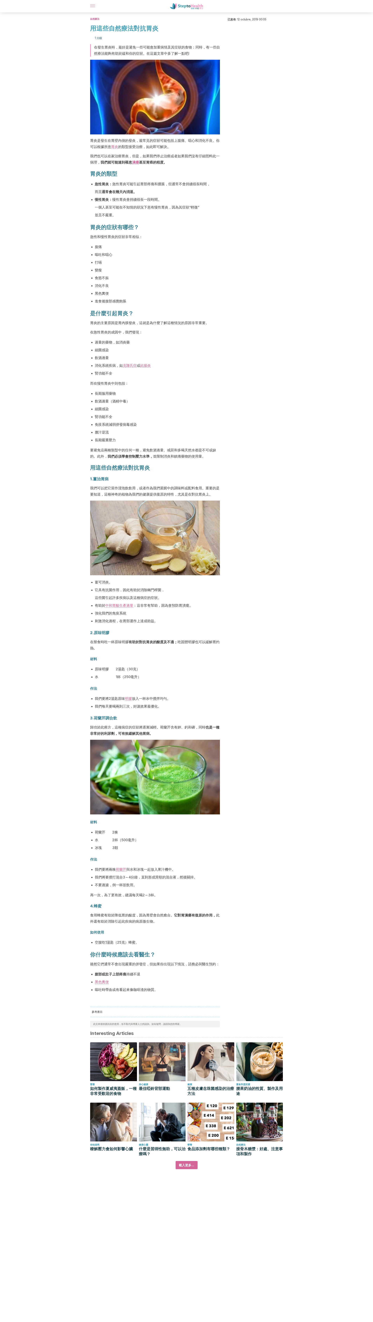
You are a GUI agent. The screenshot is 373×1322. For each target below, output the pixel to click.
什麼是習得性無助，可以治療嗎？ (162, 1151)
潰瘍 (135, 162)
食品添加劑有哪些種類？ (208, 1148)
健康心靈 (143, 1144)
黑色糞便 (102, 982)
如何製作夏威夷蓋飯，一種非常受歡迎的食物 (113, 1091)
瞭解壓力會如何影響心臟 (111, 1148)
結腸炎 (145, 365)
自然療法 (94, 18)
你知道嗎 (94, 1144)
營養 (92, 1084)
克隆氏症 (130, 365)
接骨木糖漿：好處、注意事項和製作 (259, 1151)
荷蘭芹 (121, 869)
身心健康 (143, 1084)
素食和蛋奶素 (243, 1084)
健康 (189, 1084)
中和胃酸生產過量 (119, 605)
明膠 (128, 698)
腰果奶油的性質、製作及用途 (259, 1091)
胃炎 (114, 147)
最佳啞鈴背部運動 (154, 1088)
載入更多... (186, 1165)
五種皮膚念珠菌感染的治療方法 (210, 1091)
